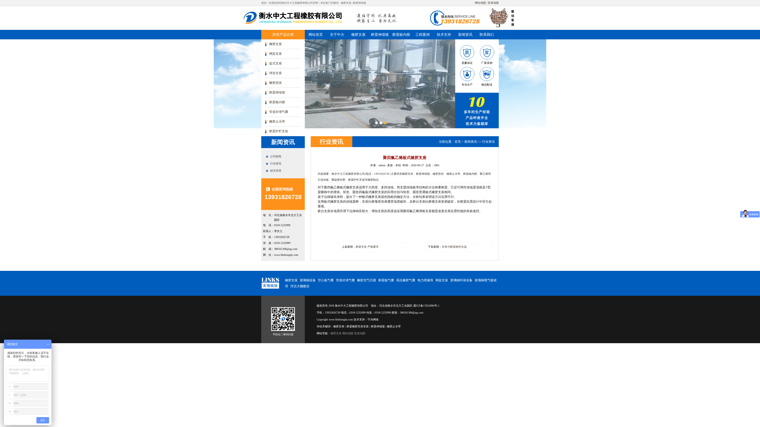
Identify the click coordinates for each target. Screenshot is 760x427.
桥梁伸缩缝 (380, 35)
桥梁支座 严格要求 (367, 246)
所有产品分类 (283, 35)
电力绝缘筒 (425, 280)
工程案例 (422, 35)
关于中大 (337, 35)
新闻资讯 (465, 35)
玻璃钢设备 (308, 280)
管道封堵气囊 (278, 111)
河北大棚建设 (299, 286)
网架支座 (275, 53)
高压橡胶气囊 (405, 280)
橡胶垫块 (275, 82)
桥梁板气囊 (386, 280)
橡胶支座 (358, 35)
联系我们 (487, 35)
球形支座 (275, 73)
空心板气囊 (326, 280)
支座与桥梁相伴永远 (454, 246)
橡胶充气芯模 (366, 280)
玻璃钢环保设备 (461, 280)
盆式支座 (275, 63)
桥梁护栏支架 (278, 131)
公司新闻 (275, 156)
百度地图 (493, 2)
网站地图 (480, 2)
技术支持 (444, 35)
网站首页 (316, 35)
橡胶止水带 (277, 121)
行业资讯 (275, 163)
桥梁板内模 (401, 35)
